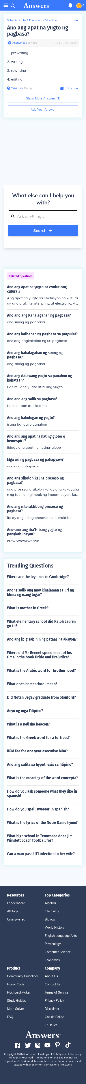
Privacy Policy (54, 1001)
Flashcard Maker (18, 992)
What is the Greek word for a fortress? (38, 737)
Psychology (53, 944)
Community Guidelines (23, 976)
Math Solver (15, 1009)
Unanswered (16, 919)
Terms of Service (56, 992)
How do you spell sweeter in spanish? (38, 809)
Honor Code (15, 984)
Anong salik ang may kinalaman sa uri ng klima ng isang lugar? (40, 592)
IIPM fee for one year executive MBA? (37, 751)
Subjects (12, 20)
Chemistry (52, 911)
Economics (52, 960)
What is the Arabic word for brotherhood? (41, 670)
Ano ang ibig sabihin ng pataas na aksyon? (42, 639)
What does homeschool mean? (32, 684)
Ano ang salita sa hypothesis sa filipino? (40, 764)
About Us (51, 976)
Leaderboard (16, 903)
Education (51, 20)
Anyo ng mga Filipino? (25, 710)
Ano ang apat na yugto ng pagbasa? (37, 30)
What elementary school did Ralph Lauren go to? (41, 623)
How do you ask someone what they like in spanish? (42, 793)
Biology (50, 919)
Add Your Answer (43, 110)
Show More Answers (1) (43, 98)
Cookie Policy (54, 1017)
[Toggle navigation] (6, 5)
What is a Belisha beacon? (28, 724)
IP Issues (51, 1025)
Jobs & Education (31, 20)
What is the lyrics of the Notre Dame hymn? (42, 822)
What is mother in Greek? (28, 608)
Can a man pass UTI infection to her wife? (41, 853)
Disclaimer (52, 1009)
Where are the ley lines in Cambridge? (38, 576)
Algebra (50, 903)
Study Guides (16, 1001)
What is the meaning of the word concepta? (42, 777)
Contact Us (53, 984)
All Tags (12, 911)
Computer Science (58, 952)
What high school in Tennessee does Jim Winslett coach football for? (40, 838)
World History (54, 928)
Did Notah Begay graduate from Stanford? (41, 697)
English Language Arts (61, 936)
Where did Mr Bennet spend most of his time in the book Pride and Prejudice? (39, 655)
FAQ (10, 1017)
